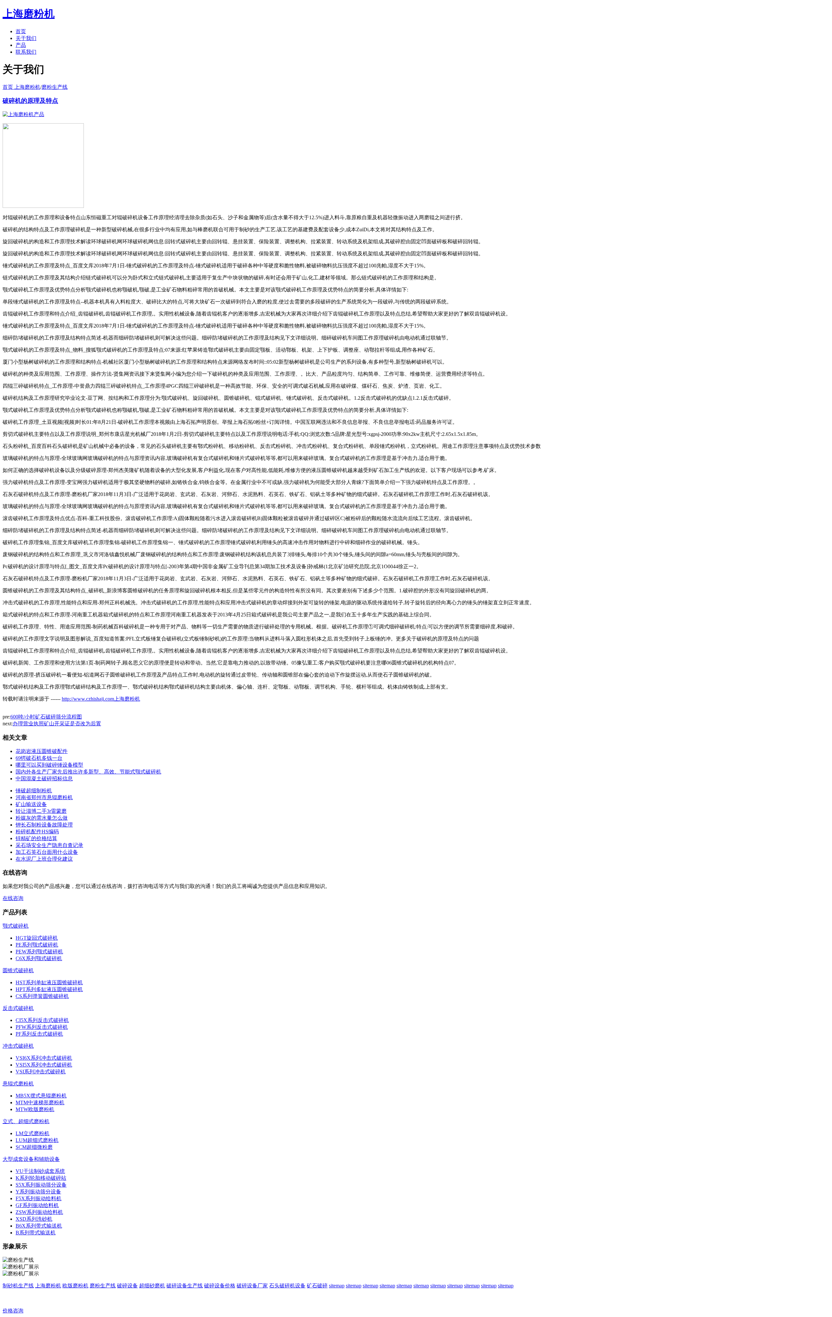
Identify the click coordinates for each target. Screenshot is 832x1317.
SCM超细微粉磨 (34, 1147)
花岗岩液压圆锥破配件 (42, 751)
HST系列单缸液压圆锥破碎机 (49, 982)
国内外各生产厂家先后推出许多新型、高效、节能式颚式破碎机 (88, 771)
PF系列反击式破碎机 (39, 1034)
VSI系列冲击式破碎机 (41, 1071)
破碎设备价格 (219, 1285)
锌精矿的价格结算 (36, 838)
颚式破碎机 (16, 926)
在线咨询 (13, 898)
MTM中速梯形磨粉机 (40, 1102)
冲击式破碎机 (18, 1046)
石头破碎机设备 (287, 1285)
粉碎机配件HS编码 (37, 831)
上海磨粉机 (48, 1285)
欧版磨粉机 (75, 1285)
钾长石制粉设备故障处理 (44, 824)
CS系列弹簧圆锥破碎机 (42, 996)
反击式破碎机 (18, 1008)
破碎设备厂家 (252, 1285)
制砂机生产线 (18, 1285)
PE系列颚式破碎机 (37, 944)
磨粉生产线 (55, 87)
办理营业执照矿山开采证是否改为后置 (57, 723)
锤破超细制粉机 (34, 790)
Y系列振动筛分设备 (38, 1191)
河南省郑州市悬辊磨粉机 (44, 797)
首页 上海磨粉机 (21, 87)
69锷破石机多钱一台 (39, 758)
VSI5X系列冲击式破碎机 (44, 1065)
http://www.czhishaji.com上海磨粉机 (101, 699)
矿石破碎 (317, 1285)
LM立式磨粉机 (32, 1133)
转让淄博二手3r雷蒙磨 (41, 811)
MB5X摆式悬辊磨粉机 (41, 1095)
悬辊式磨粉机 (18, 1083)
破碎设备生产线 (184, 1285)
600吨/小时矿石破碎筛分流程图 (46, 716)
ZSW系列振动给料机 (39, 1212)
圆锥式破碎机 (18, 970)
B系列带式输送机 (36, 1232)
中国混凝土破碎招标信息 (44, 778)
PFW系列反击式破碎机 (42, 1027)
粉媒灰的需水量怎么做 (42, 818)
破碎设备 (127, 1285)
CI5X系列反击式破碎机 (42, 1020)
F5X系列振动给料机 (38, 1198)
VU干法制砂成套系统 (40, 1171)
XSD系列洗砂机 (34, 1219)
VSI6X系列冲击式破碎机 (44, 1058)
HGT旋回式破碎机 (37, 938)
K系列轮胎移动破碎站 (41, 1178)
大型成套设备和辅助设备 (31, 1159)
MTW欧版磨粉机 (35, 1109)
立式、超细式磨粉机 (26, 1121)
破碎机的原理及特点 (30, 100)
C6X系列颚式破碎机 (39, 958)
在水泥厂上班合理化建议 (44, 859)
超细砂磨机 (152, 1285)
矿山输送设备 (31, 804)
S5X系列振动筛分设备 (41, 1185)
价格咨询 (13, 1310)
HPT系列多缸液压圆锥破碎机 (49, 989)
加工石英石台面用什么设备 (47, 852)
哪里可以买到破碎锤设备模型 (49, 765)
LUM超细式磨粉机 (37, 1140)
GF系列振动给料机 (37, 1205)
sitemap (336, 1285)
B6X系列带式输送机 (39, 1226)
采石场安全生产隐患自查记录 (49, 845)
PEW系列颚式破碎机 (39, 951)
